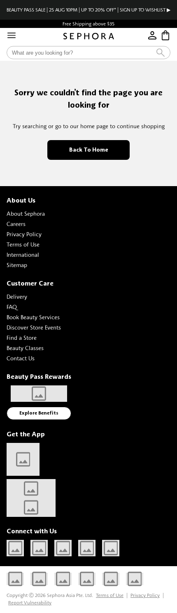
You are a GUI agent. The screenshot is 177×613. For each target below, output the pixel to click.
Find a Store (22, 337)
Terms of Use (23, 244)
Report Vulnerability (29, 602)
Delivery (17, 296)
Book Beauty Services (33, 316)
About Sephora (26, 213)
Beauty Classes (25, 347)
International (23, 254)
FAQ (12, 306)
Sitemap (17, 264)
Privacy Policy (24, 233)
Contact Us (21, 358)
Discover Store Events (34, 327)
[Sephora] (88, 36)
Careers (16, 223)
